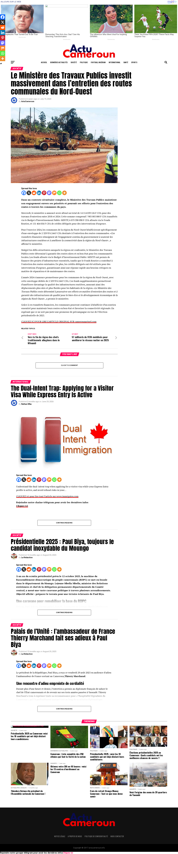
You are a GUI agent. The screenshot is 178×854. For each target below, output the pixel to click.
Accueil (44, 62)
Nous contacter (117, 836)
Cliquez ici (22, 505)
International (114, 62)
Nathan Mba (26, 404)
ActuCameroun (27, 101)
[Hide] (1, 64)
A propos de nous (75, 836)
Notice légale (59, 836)
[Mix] (54, 193)
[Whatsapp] (59, 193)
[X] (29, 193)
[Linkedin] (39, 193)
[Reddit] (34, 193)
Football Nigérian (98, 62)
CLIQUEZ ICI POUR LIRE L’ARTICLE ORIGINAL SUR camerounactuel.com (58, 321)
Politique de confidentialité (96, 836)
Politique (84, 62)
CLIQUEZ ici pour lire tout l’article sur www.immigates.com (47, 496)
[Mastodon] (49, 193)
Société (74, 62)
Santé (125, 62)
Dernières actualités (58, 62)
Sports (134, 62)
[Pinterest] (44, 193)
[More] (64, 193)
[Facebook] (24, 193)
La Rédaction (27, 557)
